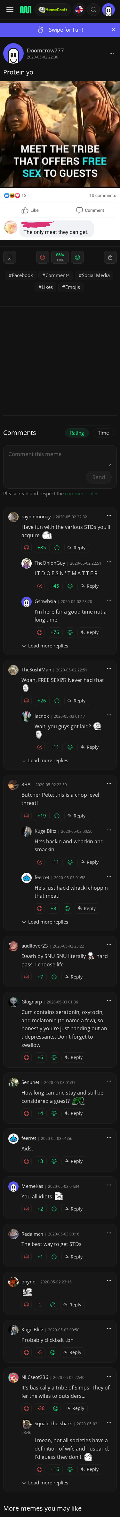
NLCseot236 (35, 1377)
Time (103, 433)
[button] (93, 9)
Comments (57, 275)
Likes (47, 287)
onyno (28, 1281)
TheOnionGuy (50, 563)
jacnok (41, 716)
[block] (112, 53)
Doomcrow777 (45, 50)
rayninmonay (36, 516)
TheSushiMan (36, 669)
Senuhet (30, 1082)
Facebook (22, 275)
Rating (77, 433)
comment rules (81, 493)
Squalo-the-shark (53, 1423)
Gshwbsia (45, 601)
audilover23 (34, 945)
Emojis (72, 287)
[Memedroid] (25, 9)
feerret (42, 877)
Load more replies (48, 645)
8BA (26, 784)
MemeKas (32, 1186)
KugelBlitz (45, 831)
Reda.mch (32, 1234)
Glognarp (31, 1001)
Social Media (96, 275)
